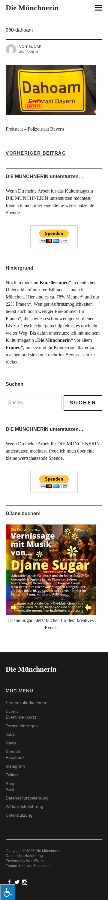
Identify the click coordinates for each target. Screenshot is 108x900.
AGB (10, 789)
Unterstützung (19, 815)
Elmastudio (42, 866)
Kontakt (13, 751)
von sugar (30, 46)
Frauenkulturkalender (26, 702)
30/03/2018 (28, 52)
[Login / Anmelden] (81, 9)
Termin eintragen (22, 725)
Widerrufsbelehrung (24, 806)
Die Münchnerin (32, 8)
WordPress (35, 861)
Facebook (15, 757)
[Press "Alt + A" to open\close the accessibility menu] (7, 892)
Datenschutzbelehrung (27, 798)
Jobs (10, 734)
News (11, 743)
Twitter (12, 774)
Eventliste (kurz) (21, 717)
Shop (11, 783)
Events (12, 711)
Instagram (15, 766)
